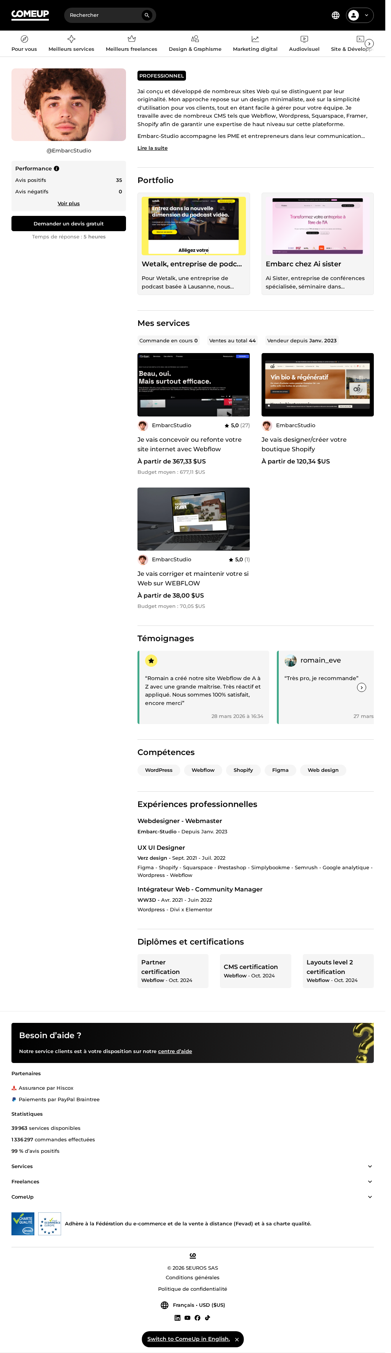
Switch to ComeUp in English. (188, 1338)
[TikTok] (207, 1318)
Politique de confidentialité (192, 1289)
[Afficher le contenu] (370, 1167)
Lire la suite (152, 148)
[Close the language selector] (237, 1339)
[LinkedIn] (177, 1318)
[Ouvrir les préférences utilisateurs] (367, 15)
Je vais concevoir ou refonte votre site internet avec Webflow (189, 444)
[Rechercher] (147, 15)
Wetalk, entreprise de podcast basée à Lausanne (194, 264)
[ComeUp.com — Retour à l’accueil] (30, 15)
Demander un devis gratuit (69, 223)
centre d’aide (175, 1051)
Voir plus (69, 203)
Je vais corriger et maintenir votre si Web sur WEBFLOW (193, 578)
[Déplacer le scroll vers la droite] (369, 43)
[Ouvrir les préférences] (335, 15)
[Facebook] (197, 1318)
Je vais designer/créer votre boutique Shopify (304, 444)
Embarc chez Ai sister (303, 264)
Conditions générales (193, 1278)
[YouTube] (187, 1318)
